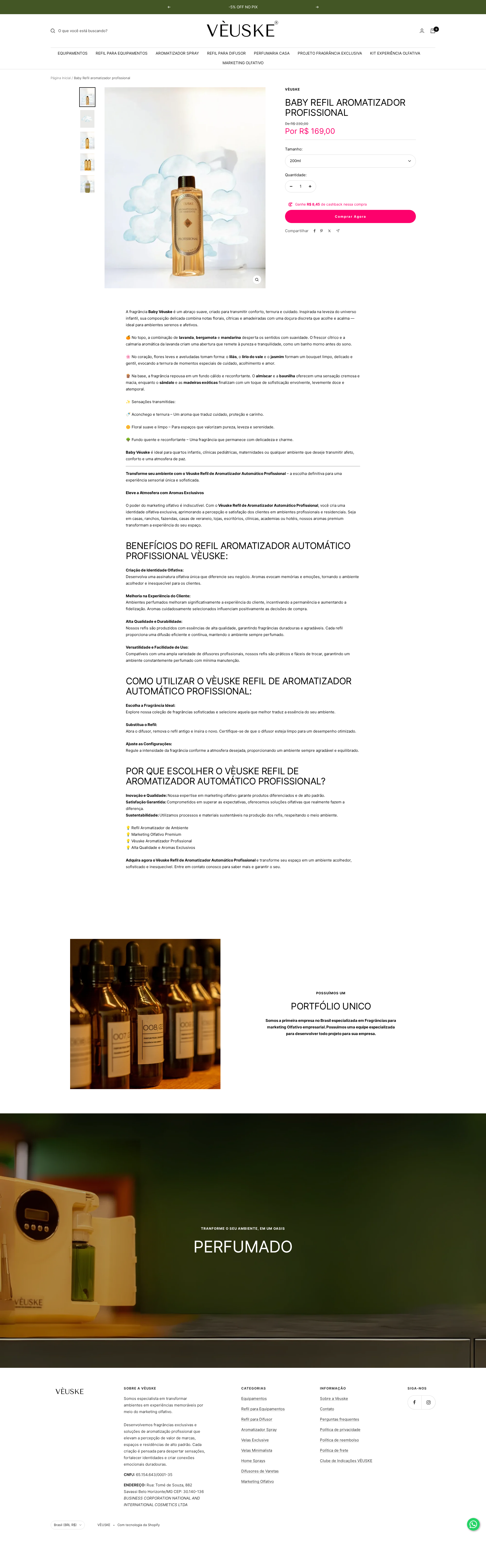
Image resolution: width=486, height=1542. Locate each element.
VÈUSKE (292, 89)
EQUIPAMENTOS (73, 53)
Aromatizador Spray (259, 1429)
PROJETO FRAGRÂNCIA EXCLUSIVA (330, 53)
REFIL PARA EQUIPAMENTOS (122, 53)
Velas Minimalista (256, 1450)
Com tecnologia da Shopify (138, 1525)
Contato (327, 1408)
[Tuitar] (329, 231)
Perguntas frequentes (339, 1419)
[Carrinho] (432, 31)
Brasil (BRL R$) (65, 1525)
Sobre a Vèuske (334, 1398)
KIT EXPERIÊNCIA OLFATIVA (395, 53)
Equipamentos (254, 1398)
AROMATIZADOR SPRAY (177, 53)
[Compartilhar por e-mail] (337, 230)
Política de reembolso (339, 1440)
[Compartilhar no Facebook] (315, 231)
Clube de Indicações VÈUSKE (346, 1460)
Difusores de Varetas (260, 1471)
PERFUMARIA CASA (272, 53)
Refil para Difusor (256, 1419)
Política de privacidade (340, 1429)
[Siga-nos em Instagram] (428, 1402)
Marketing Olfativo (257, 1481)
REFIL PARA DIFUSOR (226, 53)
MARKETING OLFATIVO (243, 62)
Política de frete (334, 1450)
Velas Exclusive (255, 1440)
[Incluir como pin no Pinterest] (321, 231)
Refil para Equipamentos (263, 1408)
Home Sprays (253, 1460)
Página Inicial (61, 78)
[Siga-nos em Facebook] (414, 1402)
